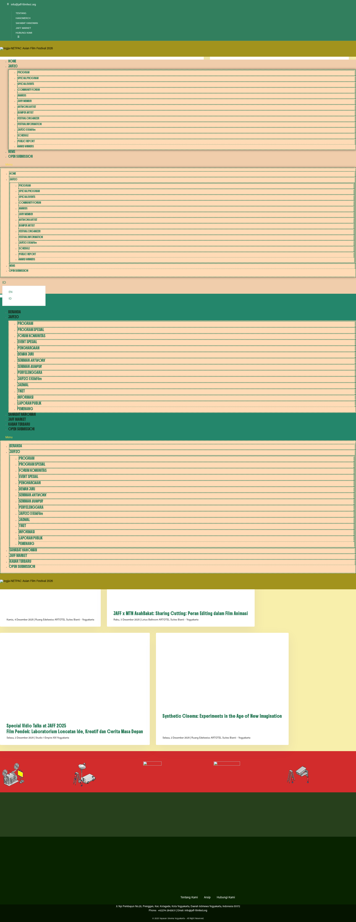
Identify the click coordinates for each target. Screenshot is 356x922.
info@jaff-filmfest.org (23, 4)
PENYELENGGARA (30, 372)
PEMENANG (25, 408)
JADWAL (23, 385)
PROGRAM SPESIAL (31, 329)
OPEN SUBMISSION (20, 156)
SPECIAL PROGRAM (28, 78)
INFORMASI (25, 397)
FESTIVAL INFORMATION (30, 124)
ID (10, 298)
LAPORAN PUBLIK (29, 403)
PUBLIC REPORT (26, 141)
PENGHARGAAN (29, 348)
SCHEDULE (23, 135)
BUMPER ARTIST (25, 112)
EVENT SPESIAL (27, 341)
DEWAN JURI (26, 354)
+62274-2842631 (166, 910)
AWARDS (22, 95)
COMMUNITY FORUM (29, 90)
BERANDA (14, 312)
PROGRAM (23, 72)
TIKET (21, 391)
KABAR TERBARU (19, 424)
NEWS (11, 151)
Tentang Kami (189, 897)
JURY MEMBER (25, 101)
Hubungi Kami (226, 897)
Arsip (207, 897)
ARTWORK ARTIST (27, 107)
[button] (17, 37)
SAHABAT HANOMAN (22, 414)
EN (10, 292)
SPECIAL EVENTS (26, 84)
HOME (12, 61)
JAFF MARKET (17, 419)
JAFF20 (13, 66)
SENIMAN (31, 360)
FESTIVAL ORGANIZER (28, 118)
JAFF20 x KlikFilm (26, 130)
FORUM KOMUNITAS (31, 336)
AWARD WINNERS (25, 146)
